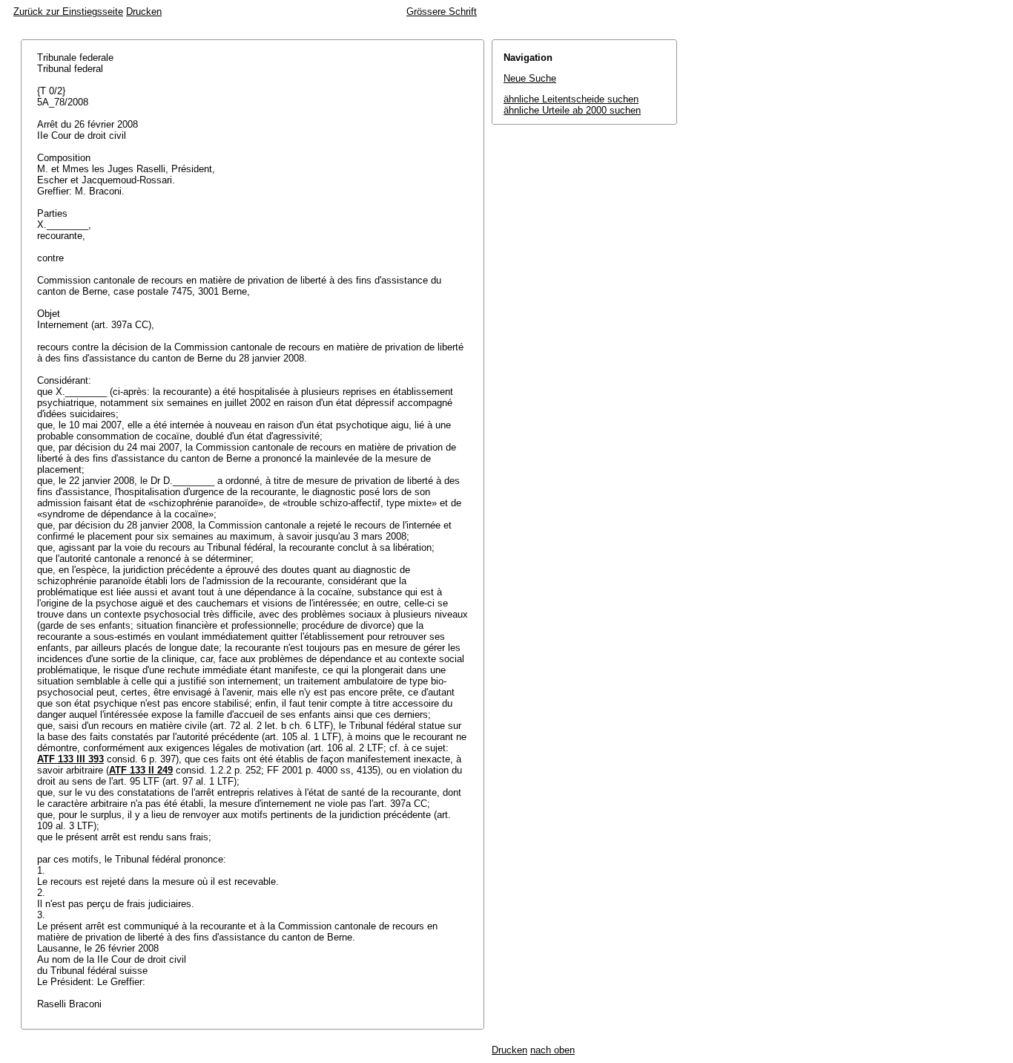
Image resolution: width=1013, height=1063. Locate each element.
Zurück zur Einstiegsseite (68, 11)
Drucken (144, 11)
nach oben (552, 1050)
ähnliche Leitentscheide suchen (571, 99)
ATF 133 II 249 (141, 770)
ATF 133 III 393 (70, 759)
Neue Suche (530, 78)
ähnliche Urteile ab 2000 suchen (572, 110)
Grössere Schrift (441, 11)
